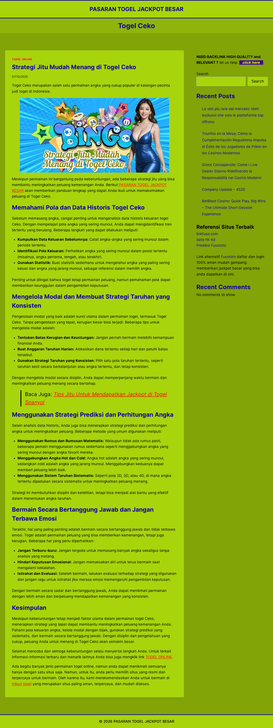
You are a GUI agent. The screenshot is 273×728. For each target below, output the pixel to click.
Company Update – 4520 (223, 189)
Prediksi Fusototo (211, 245)
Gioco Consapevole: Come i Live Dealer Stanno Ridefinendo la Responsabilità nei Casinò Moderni (231, 171)
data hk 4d (205, 239)
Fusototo (228, 257)
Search (202, 74)
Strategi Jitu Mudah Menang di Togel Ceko (74, 67)
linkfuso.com (207, 234)
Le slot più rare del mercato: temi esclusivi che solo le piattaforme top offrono (232, 115)
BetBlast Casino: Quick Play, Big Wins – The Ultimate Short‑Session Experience (234, 207)
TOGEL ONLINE (22, 59)
